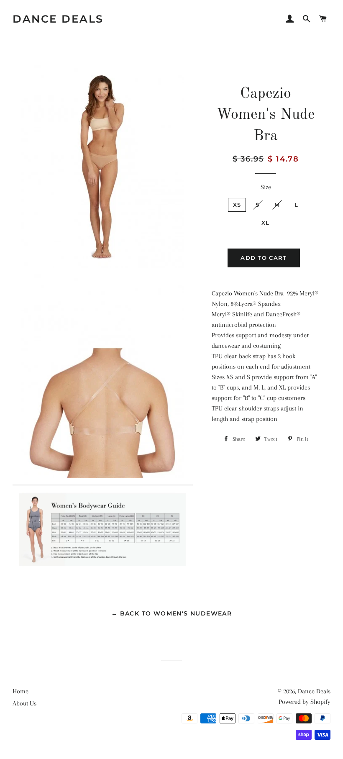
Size (266, 187)
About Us (24, 703)
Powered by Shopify (304, 701)
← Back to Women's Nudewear (171, 613)
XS (237, 204)
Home (20, 691)
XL (265, 222)
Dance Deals (58, 19)
